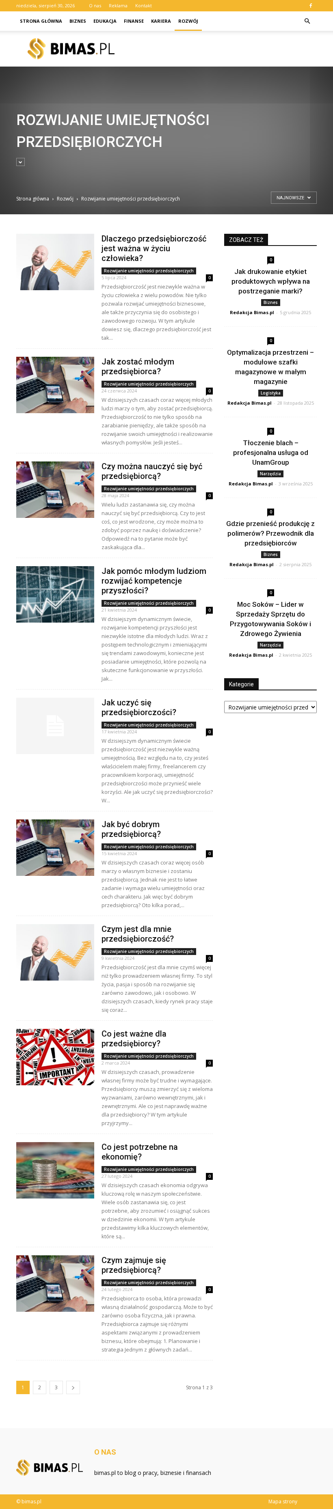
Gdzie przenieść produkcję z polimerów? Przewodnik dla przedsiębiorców (270, 533)
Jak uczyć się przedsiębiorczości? (139, 707)
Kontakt (143, 5)
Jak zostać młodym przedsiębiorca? (138, 366)
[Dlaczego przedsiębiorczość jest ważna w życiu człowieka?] (55, 262)
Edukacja (105, 21)
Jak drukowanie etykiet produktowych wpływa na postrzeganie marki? (270, 281)
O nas (95, 5)
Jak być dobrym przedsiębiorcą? (131, 829)
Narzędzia (270, 473)
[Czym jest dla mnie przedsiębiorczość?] (55, 952)
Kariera (161, 21)
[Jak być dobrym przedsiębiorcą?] (55, 847)
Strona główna (41, 21)
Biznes (77, 21)
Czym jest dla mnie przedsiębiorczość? (138, 934)
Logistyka (271, 393)
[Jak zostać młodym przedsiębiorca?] (55, 385)
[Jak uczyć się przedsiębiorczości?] (55, 726)
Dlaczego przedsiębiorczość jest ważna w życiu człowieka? (154, 248)
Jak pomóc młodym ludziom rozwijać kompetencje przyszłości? (154, 580)
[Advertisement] (98, 134)
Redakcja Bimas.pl (252, 312)
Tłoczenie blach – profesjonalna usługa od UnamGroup (270, 452)
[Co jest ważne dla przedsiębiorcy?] (55, 1057)
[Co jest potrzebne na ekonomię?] (55, 1170)
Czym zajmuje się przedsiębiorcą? (134, 1265)
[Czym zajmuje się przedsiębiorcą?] (55, 1283)
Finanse (134, 21)
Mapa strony (282, 1501)
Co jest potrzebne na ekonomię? (140, 1152)
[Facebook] (311, 5)
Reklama (118, 5)
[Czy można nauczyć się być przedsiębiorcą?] (55, 489)
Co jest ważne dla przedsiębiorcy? (134, 1038)
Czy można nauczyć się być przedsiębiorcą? (152, 471)
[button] (307, 21)
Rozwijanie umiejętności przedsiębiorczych (149, 271)
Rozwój (188, 21)
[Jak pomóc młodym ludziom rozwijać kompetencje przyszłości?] (55, 594)
